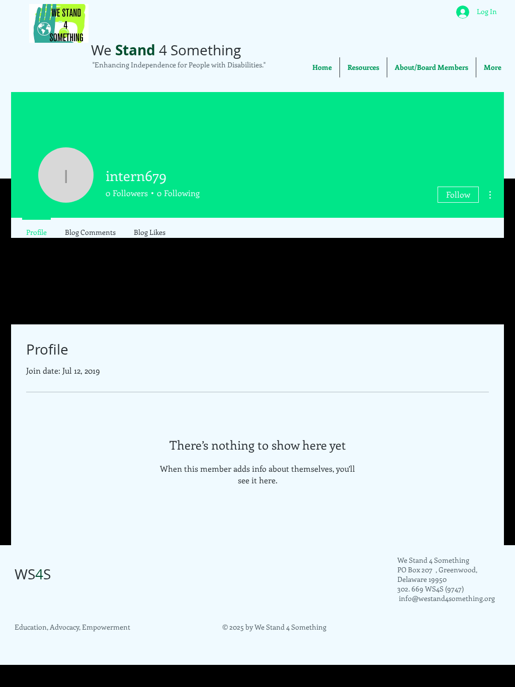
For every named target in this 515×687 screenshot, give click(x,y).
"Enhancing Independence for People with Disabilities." (178, 64)
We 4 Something (166, 50)
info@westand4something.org (447, 598)
